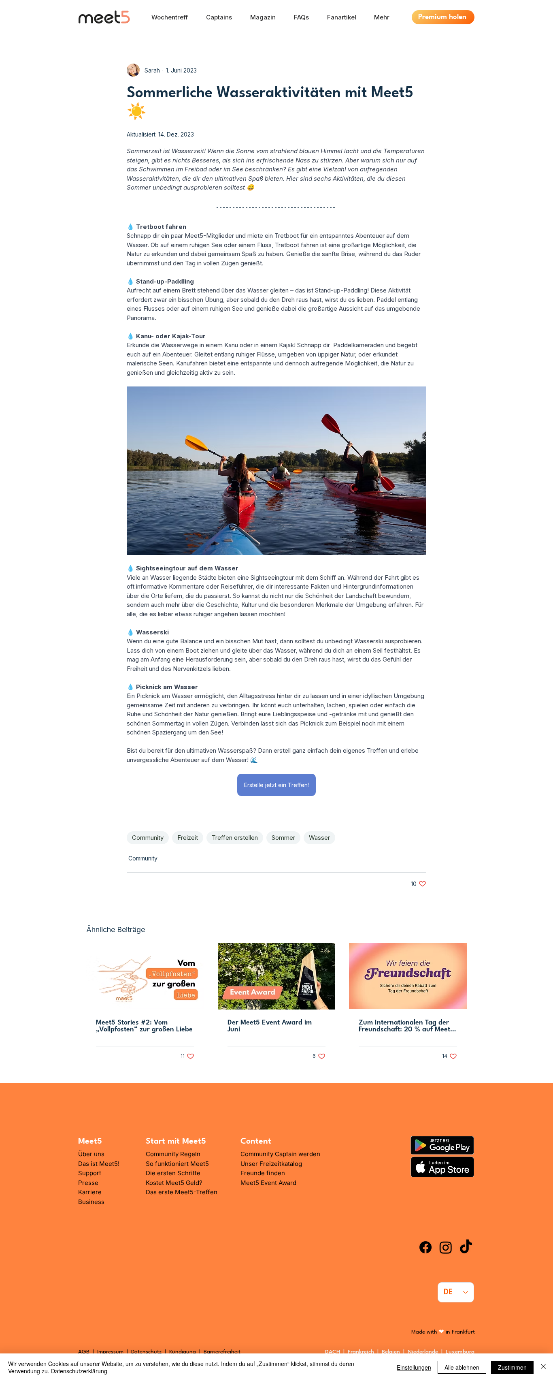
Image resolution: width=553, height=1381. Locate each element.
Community (148, 837)
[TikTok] (466, 1247)
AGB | (87, 1352)
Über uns (91, 1154)
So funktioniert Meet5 (177, 1164)
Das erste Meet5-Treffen (181, 1192)
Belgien (392, 1352)
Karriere (90, 1192)
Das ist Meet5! (98, 1164)
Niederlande (424, 1352)
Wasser (319, 837)
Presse (88, 1183)
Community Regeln (173, 1154)
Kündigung (183, 1352)
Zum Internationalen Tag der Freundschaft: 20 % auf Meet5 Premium (406, 1026)
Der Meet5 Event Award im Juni (270, 1026)
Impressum (110, 1352)
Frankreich (362, 1352)
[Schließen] (543, 1367)
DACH (332, 1352)
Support (89, 1173)
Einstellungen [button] (414, 1367)
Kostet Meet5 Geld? (174, 1183)
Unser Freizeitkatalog (271, 1164)
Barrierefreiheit (222, 1352)
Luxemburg (462, 1352)
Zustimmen (512, 1367)
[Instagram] (446, 1247)
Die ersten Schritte (173, 1173)
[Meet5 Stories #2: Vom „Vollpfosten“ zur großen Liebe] (145, 976)
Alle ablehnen (462, 1367)
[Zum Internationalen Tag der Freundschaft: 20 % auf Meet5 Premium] (408, 976)
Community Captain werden (280, 1154)
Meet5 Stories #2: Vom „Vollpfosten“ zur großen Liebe (144, 1026)
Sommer (283, 837)
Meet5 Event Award (268, 1183)
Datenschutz (146, 1352)
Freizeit (187, 837)
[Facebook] (425, 1247)
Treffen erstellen (235, 837)
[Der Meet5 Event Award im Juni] (277, 976)
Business (91, 1202)
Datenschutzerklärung (79, 1371)
